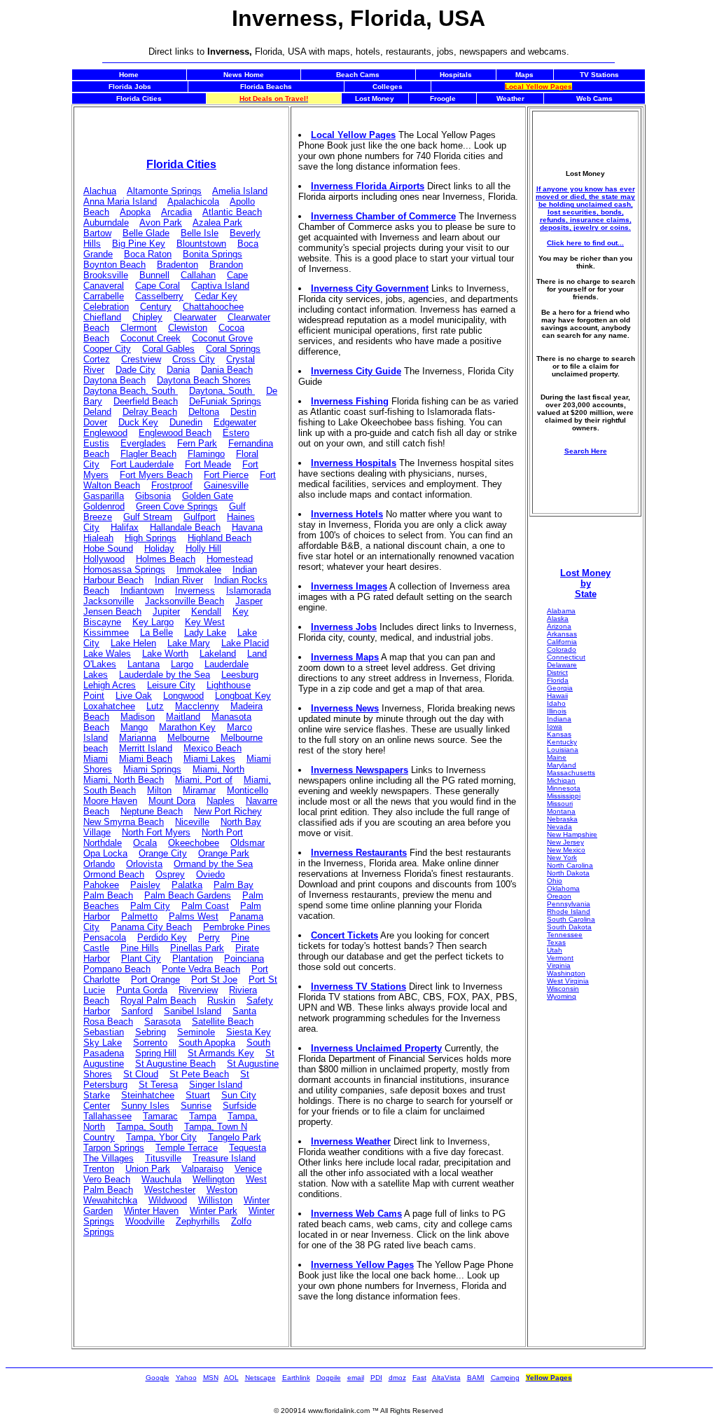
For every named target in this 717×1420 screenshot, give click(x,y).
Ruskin (221, 1000)
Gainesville (226, 485)
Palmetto (139, 916)
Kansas (559, 734)
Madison (137, 716)
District (557, 672)
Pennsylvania (568, 904)
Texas (556, 942)
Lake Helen (133, 643)
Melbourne (188, 737)
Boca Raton (148, 254)
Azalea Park (217, 222)
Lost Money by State (585, 583)
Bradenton (177, 264)
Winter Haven (151, 1211)
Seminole (196, 1032)
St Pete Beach (199, 1074)
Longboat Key (243, 695)
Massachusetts (571, 773)
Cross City (193, 359)
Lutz (155, 706)
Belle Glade (146, 233)
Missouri (560, 803)
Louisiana (562, 749)
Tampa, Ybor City (161, 1137)
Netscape (260, 1377)
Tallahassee (107, 1116)
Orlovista (144, 864)
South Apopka (207, 1042)
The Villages (108, 1158)
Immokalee (198, 569)
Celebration (106, 306)
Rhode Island (568, 911)
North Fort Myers (156, 832)
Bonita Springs (212, 254)
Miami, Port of (203, 779)
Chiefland (102, 317)
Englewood (105, 433)
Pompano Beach (117, 969)
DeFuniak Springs (225, 401)
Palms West (193, 916)
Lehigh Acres (109, 685)
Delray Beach (150, 412)
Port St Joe (214, 979)
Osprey (170, 874)
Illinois (556, 711)
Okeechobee (193, 843)
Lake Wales (107, 653)
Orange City (163, 853)
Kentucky (562, 742)
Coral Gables (168, 348)
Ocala (145, 843)
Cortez (96, 359)
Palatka (187, 885)
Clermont (138, 327)
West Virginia (568, 981)
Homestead (230, 559)
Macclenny (197, 706)
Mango (134, 727)
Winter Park (213, 1211)
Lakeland (218, 653)
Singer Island (215, 1084)
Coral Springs (233, 348)
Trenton (98, 1168)
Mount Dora (171, 801)
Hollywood (104, 559)
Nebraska (562, 819)
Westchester (169, 1190)
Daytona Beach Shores (204, 380)
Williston (215, 1200)
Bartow (97, 233)
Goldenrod (104, 506)
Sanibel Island (192, 1011)
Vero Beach (106, 1179)
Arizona (559, 626)
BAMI (476, 1377)
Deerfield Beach (145, 401)
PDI (376, 1377)
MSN (210, 1377)
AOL (231, 1377)
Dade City (135, 369)
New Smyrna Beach (123, 822)
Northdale (102, 843)
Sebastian (103, 1032)
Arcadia (176, 212)
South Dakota (569, 927)
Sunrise (196, 1105)
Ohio (554, 881)
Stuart (198, 1095)
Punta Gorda (141, 990)
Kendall (206, 611)
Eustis (96, 443)
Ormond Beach (113, 874)
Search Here (585, 451)
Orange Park (223, 853)
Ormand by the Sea (213, 864)
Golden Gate (207, 496)
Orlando (99, 864)
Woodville (145, 1221)
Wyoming (561, 996)
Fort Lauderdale (142, 464)
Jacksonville (108, 601)
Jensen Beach (112, 611)
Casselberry (159, 296)
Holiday (159, 548)
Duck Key (138, 422)
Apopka (135, 212)
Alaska (558, 618)
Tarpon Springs (113, 1147)
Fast (419, 1377)
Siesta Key (248, 1032)
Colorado (561, 649)
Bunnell (154, 275)
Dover (95, 422)
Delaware (562, 665)
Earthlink (296, 1377)
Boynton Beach (114, 264)
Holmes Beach (165, 559)
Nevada (559, 827)
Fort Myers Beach (156, 475)
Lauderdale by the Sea (164, 674)
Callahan (198, 275)
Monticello (247, 790)
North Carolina (570, 865)
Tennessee (565, 934)
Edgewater (235, 422)
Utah (554, 950)
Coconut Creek (150, 338)
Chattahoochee (213, 306)
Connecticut (566, 657)
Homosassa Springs (124, 569)
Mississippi (563, 796)
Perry (209, 937)
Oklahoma (563, 888)
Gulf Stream (147, 517)
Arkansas (562, 634)
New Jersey (565, 842)
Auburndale (106, 222)
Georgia (560, 688)
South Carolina (571, 919)
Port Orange (155, 979)
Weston (222, 1190)
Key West (205, 622)
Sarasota (162, 1021)
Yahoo (186, 1377)
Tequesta (247, 1147)
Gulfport (199, 517)
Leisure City (171, 685)
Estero (236, 433)
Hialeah (98, 538)
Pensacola (104, 937)
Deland (97, 412)
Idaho (556, 703)
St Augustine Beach (175, 1063)
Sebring (150, 1032)
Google (157, 1377)
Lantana (143, 664)
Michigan (561, 780)
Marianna (137, 737)
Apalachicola (193, 201)
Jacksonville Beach (184, 601)
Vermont (560, 958)
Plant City (141, 958)
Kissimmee (106, 632)
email (355, 1377)
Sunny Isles (145, 1105)
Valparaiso (202, 1168)
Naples (221, 801)
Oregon (559, 896)
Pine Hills (139, 948)
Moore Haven (110, 801)
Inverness (195, 590)
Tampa (202, 1116)
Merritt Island (145, 748)
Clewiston (187, 327)
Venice (248, 1168)
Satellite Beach (222, 1021)
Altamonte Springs (164, 191)
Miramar (199, 790)
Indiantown (142, 590)
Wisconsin (563, 988)
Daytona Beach (114, 380)
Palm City (150, 906)
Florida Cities (181, 164)
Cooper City (107, 348)
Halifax (125, 527)
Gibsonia (153, 496)
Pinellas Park (197, 948)
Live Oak (134, 695)
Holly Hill (203, 548)
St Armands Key (221, 1053)
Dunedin (185, 422)
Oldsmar (247, 843)
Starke (96, 1095)
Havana (247, 527)
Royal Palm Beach (158, 1000)
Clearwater (195, 317)
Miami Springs (152, 769)
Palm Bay (233, 885)
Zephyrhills (198, 1221)
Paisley (145, 885)
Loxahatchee (109, 706)
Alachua (99, 191)
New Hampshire (572, 834)
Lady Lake (205, 632)
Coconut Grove (222, 338)
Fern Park (197, 443)
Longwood (183, 695)
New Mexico (566, 850)
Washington (566, 973)
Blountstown (201, 243)
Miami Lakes (209, 758)
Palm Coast (205, 906)
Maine (556, 757)
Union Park (147, 1168)
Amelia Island (239, 191)
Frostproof (172, 485)
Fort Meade (208, 464)
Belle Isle (199, 233)
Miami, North (218, 769)
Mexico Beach (212, 748)
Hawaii (557, 695)
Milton (159, 790)
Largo (182, 664)
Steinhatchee (147, 1095)
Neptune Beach (151, 811)
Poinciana (244, 958)
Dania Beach (227, 369)
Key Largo (153, 622)
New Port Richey (228, 811)
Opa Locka (105, 853)
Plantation (192, 958)
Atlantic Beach (232, 212)
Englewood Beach (175, 433)
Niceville (192, 822)
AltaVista (446, 1377)
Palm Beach (108, 895)
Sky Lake (102, 1042)
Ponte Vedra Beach (201, 969)
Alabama (561, 611)
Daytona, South (222, 390)
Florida (558, 680)
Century (156, 306)
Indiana (559, 719)
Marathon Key (187, 727)
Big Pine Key (138, 243)
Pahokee (101, 885)
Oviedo (210, 874)
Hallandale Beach (185, 527)
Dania (178, 369)
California (562, 642)
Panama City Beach (151, 927)
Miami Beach (145, 758)
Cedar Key (216, 296)
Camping (505, 1377)
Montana (561, 811)
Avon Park (160, 222)
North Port (222, 832)
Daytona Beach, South (130, 390)
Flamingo (206, 454)
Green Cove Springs (177, 506)
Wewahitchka (110, 1200)
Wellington (214, 1179)
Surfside (239, 1105)
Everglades (143, 443)
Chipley (147, 317)
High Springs (150, 538)
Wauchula (161, 1179)
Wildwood (167, 1200)
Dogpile (328, 1377)
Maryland (561, 765)
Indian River (179, 580)
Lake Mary (188, 643)
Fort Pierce (226, 475)
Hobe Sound (108, 548)
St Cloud (140, 1074)
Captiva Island (220, 285)
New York (562, 857)
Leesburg (239, 674)
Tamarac (160, 1116)
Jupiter (166, 611)
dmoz (397, 1377)
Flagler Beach (148, 454)
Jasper (249, 601)
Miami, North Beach (123, 779)
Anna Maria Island (120, 201)
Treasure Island (224, 1158)
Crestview (141, 359)
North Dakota (568, 873)
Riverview (198, 990)
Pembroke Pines (236, 927)
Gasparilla (103, 496)
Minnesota (563, 788)
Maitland (183, 716)
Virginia (559, 965)
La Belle (156, 632)
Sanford (137, 1011)
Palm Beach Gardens (187, 895)
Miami (95, 758)
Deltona (203, 412)
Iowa (554, 726)
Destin (243, 412)
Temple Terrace (186, 1147)
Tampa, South (144, 1126)
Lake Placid (245, 643)
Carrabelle (103, 296)
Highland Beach (219, 538)
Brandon (226, 264)
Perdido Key (162, 937)
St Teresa (158, 1084)
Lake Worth (165, 653)
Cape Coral (157, 285)
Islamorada (248, 590)
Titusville (163, 1158)
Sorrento (150, 1042)
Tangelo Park (234, 1137)
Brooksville (105, 275)
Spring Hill (155, 1053)
